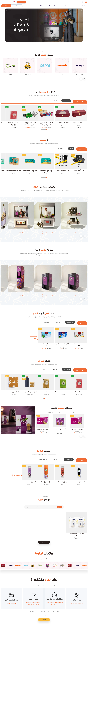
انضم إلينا (44, 619)
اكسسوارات (45, 5)
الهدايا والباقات (66, 5)
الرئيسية (85, 5)
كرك (75, 5)
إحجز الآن (74, 232)
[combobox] (8, 2)
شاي (78, 5)
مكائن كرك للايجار (52, 5)
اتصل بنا (40, 5)
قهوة (82, 5)
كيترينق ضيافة (59, 5)
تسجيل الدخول (21, 1)
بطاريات (71, 5)
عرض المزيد (44, 542)
